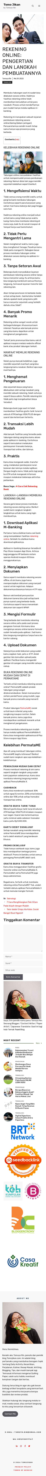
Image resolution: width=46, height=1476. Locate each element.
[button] (32, 5)
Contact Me (10, 1414)
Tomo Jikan (12, 4)
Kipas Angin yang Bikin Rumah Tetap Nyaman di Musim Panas (25, 1106)
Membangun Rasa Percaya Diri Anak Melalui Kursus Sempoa (23, 1067)
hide (17, 139)
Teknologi (7, 82)
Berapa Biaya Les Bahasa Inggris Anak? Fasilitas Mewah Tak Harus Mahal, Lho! (24, 1093)
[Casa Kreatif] (23, 1279)
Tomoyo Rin (6, 79)
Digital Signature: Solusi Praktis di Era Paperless (24, 1118)
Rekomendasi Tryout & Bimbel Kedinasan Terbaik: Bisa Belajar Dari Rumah (24, 1053)
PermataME (25, 708)
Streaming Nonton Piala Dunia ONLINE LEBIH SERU (23, 1080)
